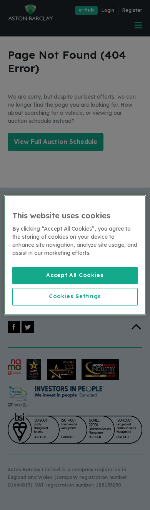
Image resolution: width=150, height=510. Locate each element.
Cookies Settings (75, 296)
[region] (75, 255)
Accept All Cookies (75, 275)
